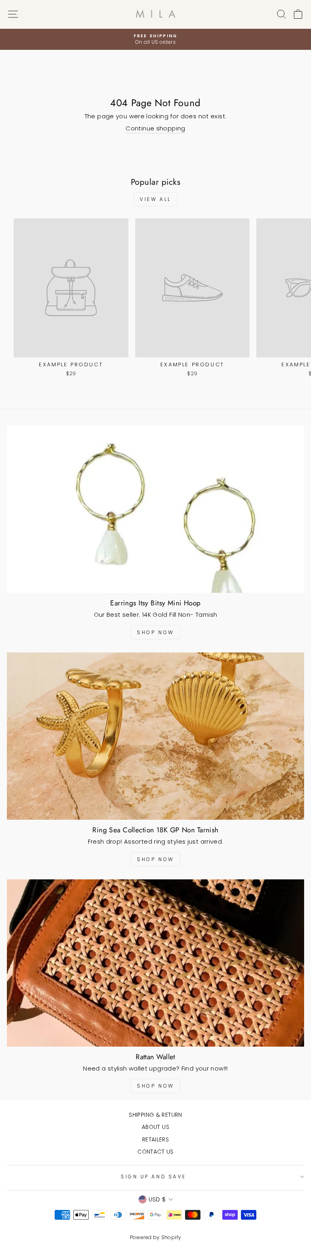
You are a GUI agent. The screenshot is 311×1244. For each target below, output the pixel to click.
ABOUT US (155, 1127)
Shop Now (155, 632)
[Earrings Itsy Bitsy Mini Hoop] (155, 509)
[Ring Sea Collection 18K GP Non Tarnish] (155, 736)
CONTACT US (155, 1152)
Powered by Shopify (155, 1237)
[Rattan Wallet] (155, 963)
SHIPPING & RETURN (155, 1115)
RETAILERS (155, 1140)
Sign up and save (153, 1176)
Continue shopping (155, 128)
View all (155, 199)
